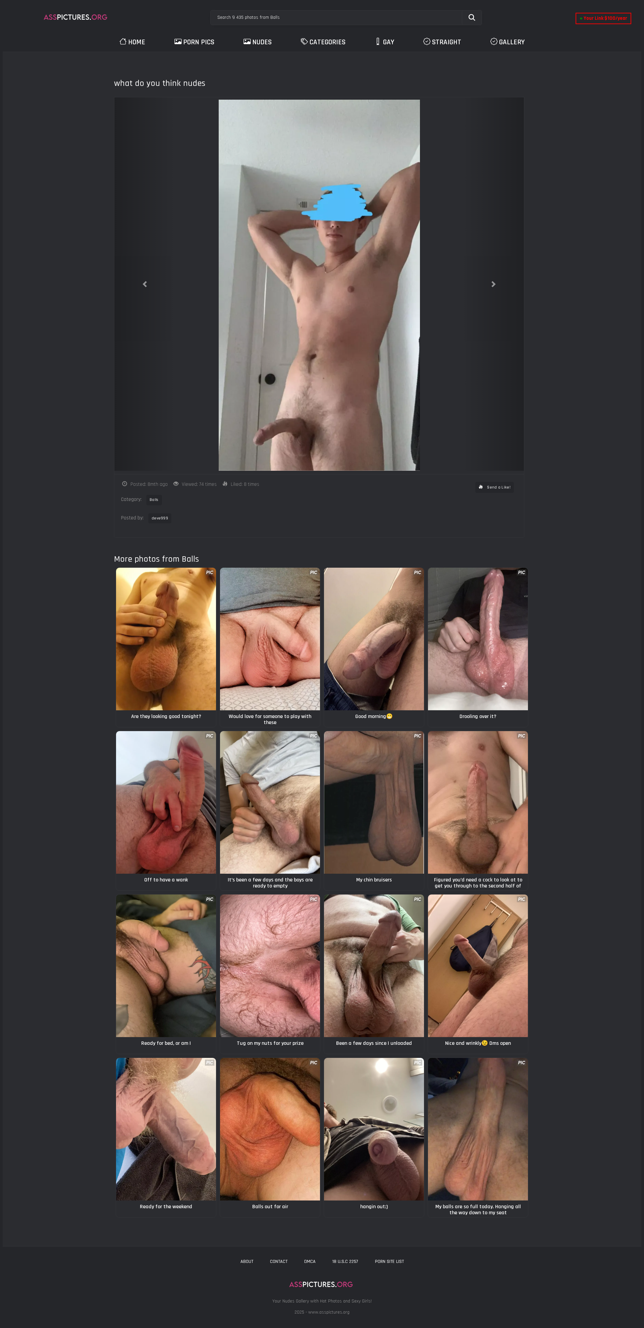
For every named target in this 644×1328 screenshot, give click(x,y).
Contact (278, 1262)
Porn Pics (198, 42)
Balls (154, 499)
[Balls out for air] (270, 1129)
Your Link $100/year (603, 18)
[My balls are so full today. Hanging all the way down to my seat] (478, 1129)
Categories (327, 42)
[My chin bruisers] (374, 802)
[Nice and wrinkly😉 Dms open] (478, 966)
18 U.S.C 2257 (345, 1262)
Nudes (262, 42)
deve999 (160, 518)
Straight (446, 42)
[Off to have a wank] (166, 802)
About (246, 1262)
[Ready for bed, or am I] (166, 966)
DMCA (310, 1262)
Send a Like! (498, 487)
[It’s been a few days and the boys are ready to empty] (270, 802)
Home (136, 42)
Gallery (512, 42)
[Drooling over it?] (478, 639)
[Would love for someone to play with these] (270, 639)
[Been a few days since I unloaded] (374, 966)
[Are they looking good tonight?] (166, 639)
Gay (388, 42)
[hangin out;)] (374, 1129)
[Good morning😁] (374, 639)
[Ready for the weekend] (166, 1129)
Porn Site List (389, 1262)
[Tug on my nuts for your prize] (270, 966)
